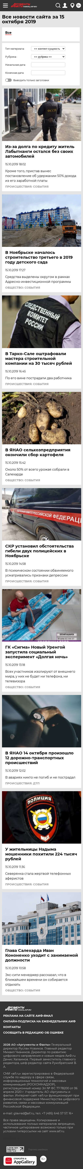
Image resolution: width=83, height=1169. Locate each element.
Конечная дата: (14, 72)
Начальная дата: (15, 64)
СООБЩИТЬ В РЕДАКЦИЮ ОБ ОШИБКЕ (33, 1032)
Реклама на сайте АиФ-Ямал (28, 1016)
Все (8, 33)
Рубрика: (11, 56)
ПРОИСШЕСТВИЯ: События (27, 186)
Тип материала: (15, 48)
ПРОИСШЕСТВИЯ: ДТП (22, 783)
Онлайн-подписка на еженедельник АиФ (39, 1021)
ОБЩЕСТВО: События (22, 287)
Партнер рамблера (38, 1149)
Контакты (12, 1027)
